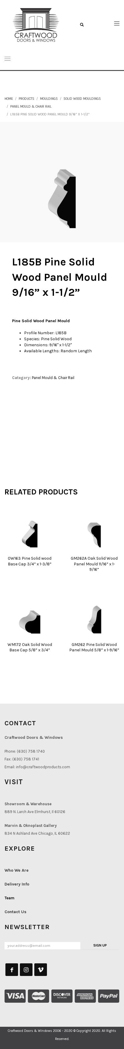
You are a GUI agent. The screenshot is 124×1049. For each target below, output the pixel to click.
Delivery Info (17, 884)
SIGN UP (100, 945)
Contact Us (15, 911)
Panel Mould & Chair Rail (30, 107)
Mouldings (49, 99)
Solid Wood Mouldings (82, 99)
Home (9, 99)
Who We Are (17, 870)
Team (9, 898)
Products (26, 99)
